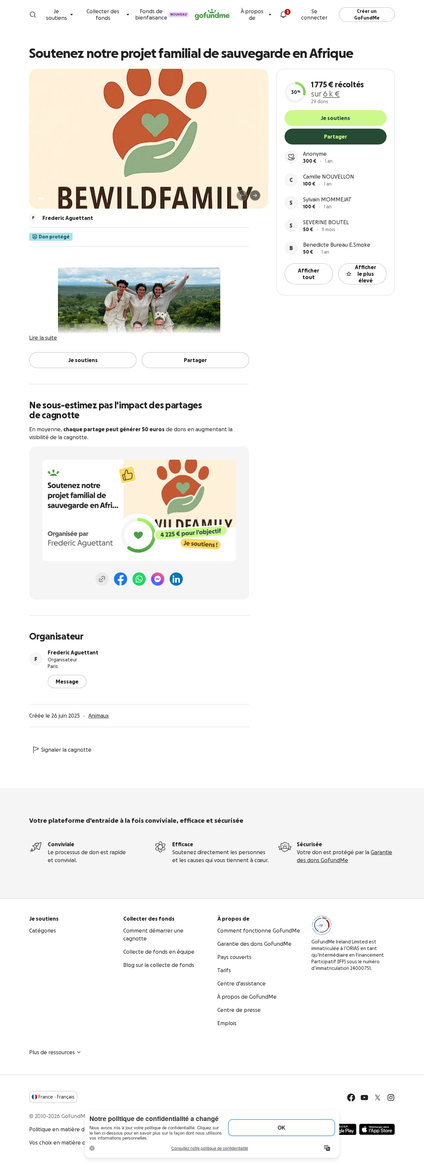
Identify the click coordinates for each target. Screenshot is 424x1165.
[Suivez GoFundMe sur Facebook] (351, 1097)
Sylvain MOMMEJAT (327, 199)
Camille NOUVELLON (328, 177)
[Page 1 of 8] (41, 198)
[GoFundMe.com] (212, 15)
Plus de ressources (52, 1052)
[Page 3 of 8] (52, 198)
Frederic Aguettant (73, 652)
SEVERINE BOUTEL (326, 222)
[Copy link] (102, 579)
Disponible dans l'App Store (377, 1129)
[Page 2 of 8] (47, 198)
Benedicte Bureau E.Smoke (336, 245)
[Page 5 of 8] (61, 198)
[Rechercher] (32, 14)
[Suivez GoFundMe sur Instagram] (391, 1097)
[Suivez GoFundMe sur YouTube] (364, 1097)
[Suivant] (255, 195)
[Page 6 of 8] (65, 198)
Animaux (98, 716)
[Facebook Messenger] (157, 579)
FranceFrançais (56, 1097)
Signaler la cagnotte (66, 750)
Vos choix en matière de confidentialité (78, 1142)
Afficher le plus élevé (365, 273)
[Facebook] (120, 579)
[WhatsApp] (139, 579)
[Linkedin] (176, 579)
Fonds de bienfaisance (161, 14)
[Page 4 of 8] (57, 198)
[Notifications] (283, 14)
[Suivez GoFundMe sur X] (377, 1097)
